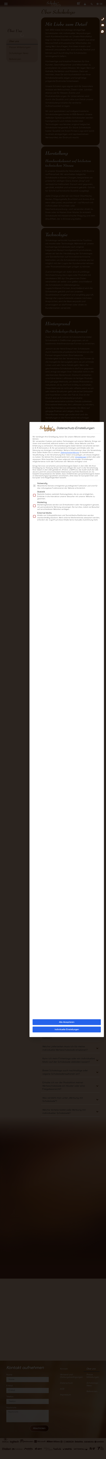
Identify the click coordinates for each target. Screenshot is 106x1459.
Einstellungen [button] (80, 457)
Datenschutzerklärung (69, 452)
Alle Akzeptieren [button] (66, 1022)
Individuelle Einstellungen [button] (67, 1029)
